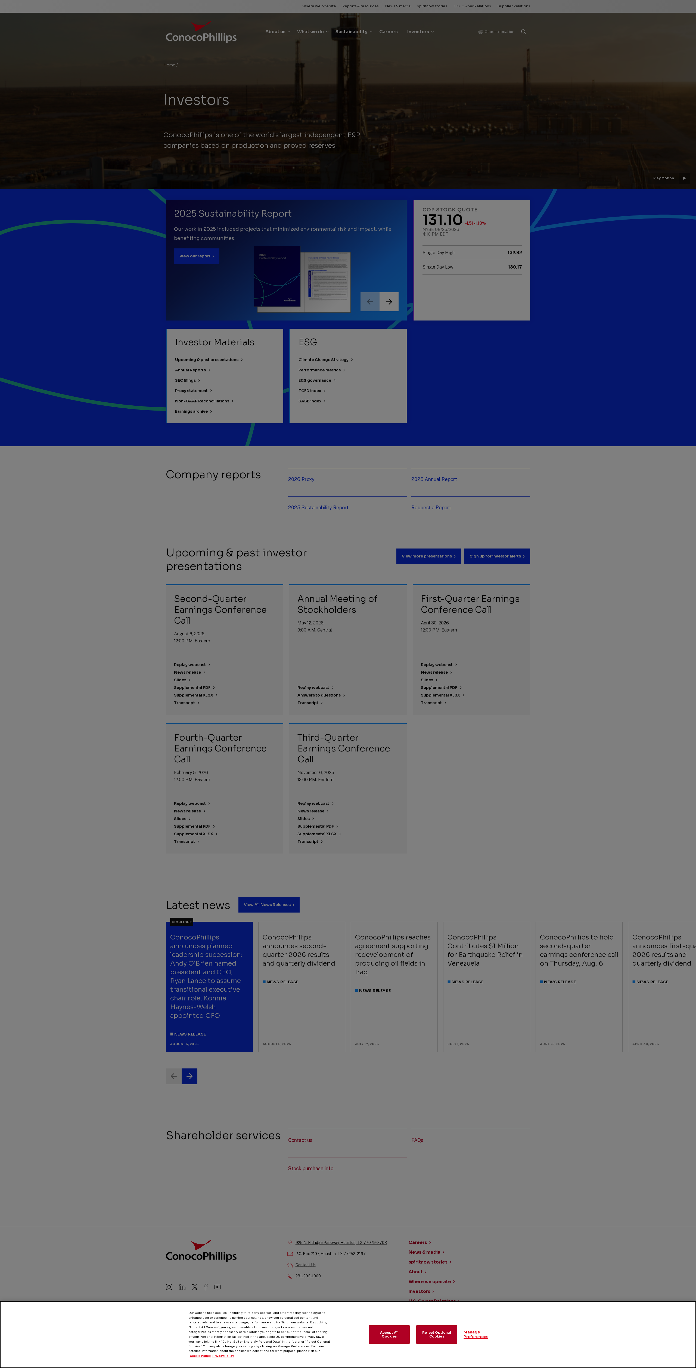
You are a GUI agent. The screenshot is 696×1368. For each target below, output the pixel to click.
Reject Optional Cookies (436, 1334)
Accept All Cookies (389, 1334)
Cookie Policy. (200, 1355)
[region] (348, 1334)
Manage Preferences (476, 1334)
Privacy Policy (223, 1355)
